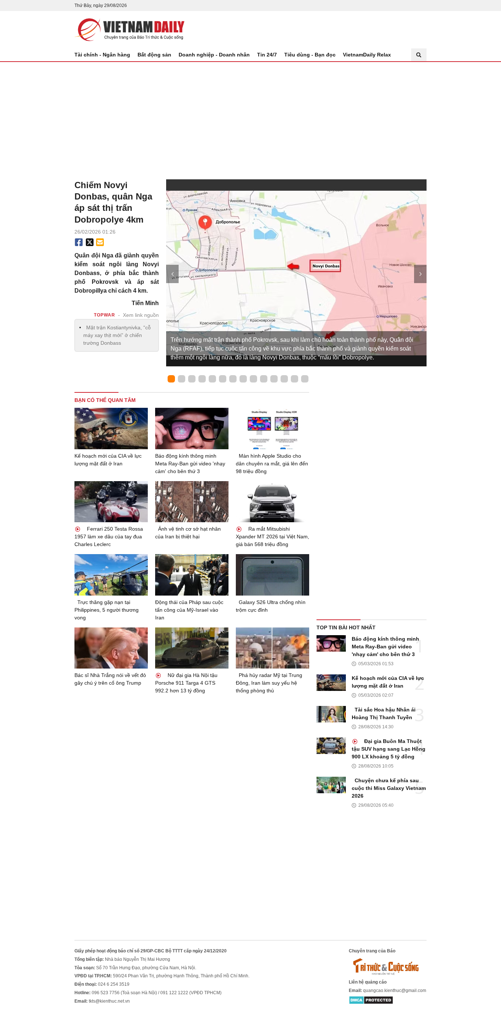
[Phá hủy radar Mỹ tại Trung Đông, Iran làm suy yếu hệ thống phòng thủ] (272, 648)
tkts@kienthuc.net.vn (109, 1001)
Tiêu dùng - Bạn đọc (310, 55)
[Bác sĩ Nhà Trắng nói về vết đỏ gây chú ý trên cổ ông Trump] (111, 648)
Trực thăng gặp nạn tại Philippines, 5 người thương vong (106, 610)
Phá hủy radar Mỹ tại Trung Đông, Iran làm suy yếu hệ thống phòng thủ (269, 682)
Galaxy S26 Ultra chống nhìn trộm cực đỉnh (271, 606)
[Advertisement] (250, 117)
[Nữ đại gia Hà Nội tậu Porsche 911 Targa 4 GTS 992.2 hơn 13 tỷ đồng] (191, 648)
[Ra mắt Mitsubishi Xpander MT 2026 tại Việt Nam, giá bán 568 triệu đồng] (272, 502)
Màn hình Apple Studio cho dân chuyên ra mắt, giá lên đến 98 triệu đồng (272, 463)
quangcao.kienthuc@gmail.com (394, 990)
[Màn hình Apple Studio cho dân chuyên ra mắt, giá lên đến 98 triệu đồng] (272, 428)
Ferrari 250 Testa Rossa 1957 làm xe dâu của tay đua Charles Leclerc (108, 536)
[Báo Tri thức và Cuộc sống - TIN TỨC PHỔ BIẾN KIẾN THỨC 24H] (388, 966)
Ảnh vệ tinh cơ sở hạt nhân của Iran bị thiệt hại (188, 532)
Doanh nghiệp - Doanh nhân (214, 55)
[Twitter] (89, 242)
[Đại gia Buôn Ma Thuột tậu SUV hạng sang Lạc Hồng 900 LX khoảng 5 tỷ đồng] (331, 745)
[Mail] (99, 242)
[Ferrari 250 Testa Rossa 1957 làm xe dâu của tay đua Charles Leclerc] (111, 502)
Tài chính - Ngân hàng (102, 55)
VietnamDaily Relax (367, 55)
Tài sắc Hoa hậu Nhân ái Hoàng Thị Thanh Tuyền (384, 713)
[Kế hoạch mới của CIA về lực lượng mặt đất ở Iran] (111, 428)
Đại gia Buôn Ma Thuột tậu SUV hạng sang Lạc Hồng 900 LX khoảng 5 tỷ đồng (388, 748)
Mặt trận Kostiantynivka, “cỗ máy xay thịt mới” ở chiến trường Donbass (117, 335)
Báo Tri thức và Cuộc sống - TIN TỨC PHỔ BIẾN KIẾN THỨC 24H (129, 29)
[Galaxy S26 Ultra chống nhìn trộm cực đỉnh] (272, 575)
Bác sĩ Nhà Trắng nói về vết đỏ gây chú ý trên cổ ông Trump (110, 679)
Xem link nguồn (141, 315)
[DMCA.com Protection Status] (371, 1000)
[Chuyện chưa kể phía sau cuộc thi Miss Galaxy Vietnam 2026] (331, 785)
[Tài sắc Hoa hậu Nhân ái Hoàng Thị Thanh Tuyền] (331, 714)
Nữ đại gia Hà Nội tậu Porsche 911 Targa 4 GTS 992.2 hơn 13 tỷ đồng (186, 682)
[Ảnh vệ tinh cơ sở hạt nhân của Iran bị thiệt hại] (191, 502)
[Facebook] (78, 242)
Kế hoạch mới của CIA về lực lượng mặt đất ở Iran (108, 459)
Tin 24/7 (267, 55)
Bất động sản (154, 55)
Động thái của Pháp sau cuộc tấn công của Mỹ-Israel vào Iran (189, 610)
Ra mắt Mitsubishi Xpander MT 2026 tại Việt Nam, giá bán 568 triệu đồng (272, 536)
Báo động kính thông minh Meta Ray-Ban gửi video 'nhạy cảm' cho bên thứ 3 (190, 463)
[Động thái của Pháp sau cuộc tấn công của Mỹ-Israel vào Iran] (191, 575)
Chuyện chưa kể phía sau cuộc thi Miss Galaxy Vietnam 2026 (389, 788)
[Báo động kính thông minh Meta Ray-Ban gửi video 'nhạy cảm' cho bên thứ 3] (191, 428)
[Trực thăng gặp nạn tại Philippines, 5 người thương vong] (111, 575)
